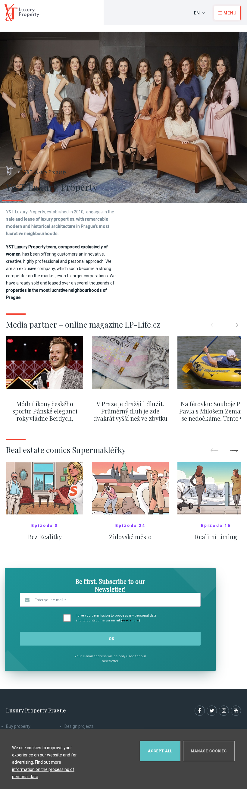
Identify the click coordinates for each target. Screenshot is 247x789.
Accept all (160, 751)
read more (130, 620)
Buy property (18, 726)
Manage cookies (209, 751)
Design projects (79, 726)
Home (12, 168)
